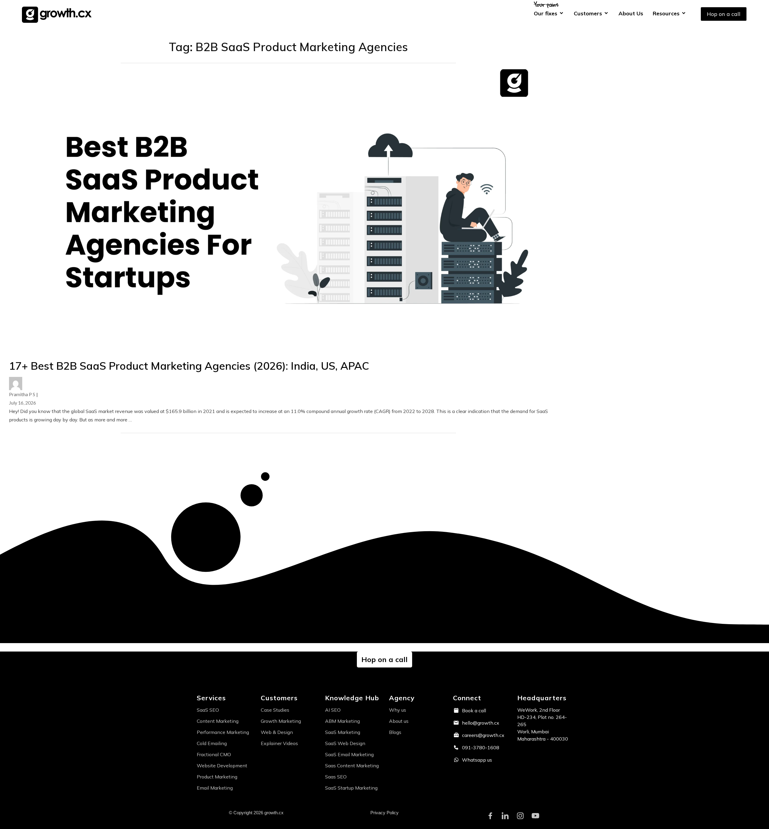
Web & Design (277, 732)
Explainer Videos (279, 743)
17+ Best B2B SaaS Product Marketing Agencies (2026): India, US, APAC (190, 365)
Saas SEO (336, 777)
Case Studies (275, 710)
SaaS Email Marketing (349, 754)
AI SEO (333, 710)
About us (399, 721)
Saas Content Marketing (352, 766)
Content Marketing (218, 721)
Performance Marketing (223, 732)
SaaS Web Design (345, 743)
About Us (631, 13)
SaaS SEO (208, 710)
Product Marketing (217, 777)
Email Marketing (215, 788)
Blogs (395, 732)
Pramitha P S (22, 394)
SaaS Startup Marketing (351, 788)
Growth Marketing (281, 721)
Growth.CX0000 (59, 13)
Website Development (222, 766)
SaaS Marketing (342, 732)
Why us (397, 710)
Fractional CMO (214, 754)
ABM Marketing (342, 721)
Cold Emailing (212, 743)
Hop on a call (723, 14)
